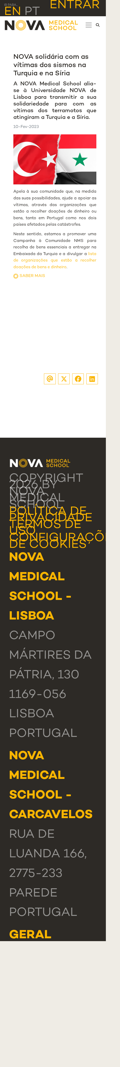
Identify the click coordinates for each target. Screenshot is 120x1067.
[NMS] (41, 25)
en (12, 12)
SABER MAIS (32, 276)
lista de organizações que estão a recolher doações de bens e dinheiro (55, 261)
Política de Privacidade (51, 515)
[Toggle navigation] (89, 25)
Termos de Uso (45, 528)
